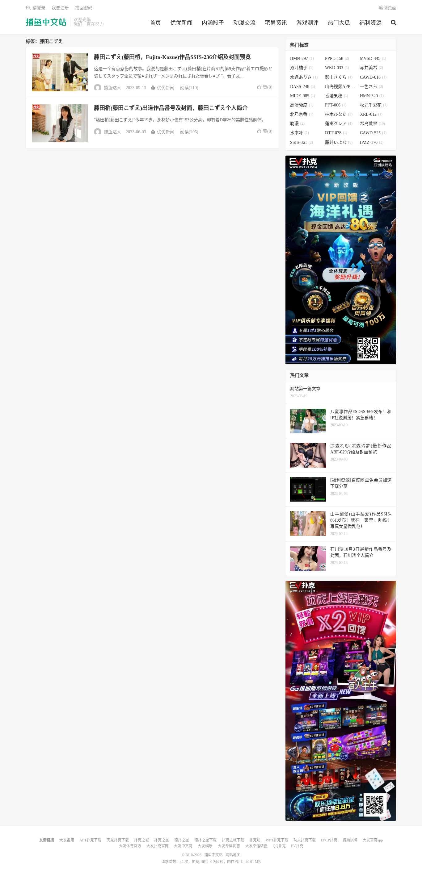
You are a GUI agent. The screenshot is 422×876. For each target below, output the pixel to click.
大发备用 (66, 840)
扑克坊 (254, 840)
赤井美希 (371, 67)
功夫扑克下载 (304, 840)
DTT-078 (336, 133)
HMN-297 (302, 58)
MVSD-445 (373, 58)
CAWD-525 (373, 133)
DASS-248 (302, 86)
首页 (155, 23)
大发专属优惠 (229, 846)
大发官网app (373, 840)
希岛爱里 (372, 123)
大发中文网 (183, 846)
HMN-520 (372, 96)
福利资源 (370, 23)
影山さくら (338, 77)
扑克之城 (141, 840)
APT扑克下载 (90, 840)
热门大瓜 (339, 23)
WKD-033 (337, 67)
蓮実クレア (338, 123)
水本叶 (299, 133)
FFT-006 (335, 105)
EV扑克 (297, 846)
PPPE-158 (337, 58)
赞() (267, 87)
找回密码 (83, 8)
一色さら (371, 86)
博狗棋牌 (350, 840)
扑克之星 (161, 840)
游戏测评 (307, 23)
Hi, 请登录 (35, 8)
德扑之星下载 (205, 840)
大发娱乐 (205, 846)
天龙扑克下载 (118, 840)
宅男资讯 (276, 23)
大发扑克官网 (157, 846)
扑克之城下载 (233, 840)
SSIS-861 (301, 142)
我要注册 (60, 8)
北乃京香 (301, 114)
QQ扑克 (279, 846)
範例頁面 (387, 8)
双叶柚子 (301, 67)
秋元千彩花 (373, 105)
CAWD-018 (373, 77)
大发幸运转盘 (256, 846)
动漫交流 (244, 23)
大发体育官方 (130, 846)
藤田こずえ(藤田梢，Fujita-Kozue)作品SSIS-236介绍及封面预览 (172, 57)
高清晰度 (301, 105)
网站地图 (233, 855)
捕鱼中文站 (46, 22)
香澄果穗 (336, 96)
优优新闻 (181, 23)
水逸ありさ (304, 77)
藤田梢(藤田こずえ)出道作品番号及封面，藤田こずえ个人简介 (171, 108)
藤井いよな (338, 142)
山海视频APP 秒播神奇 (341, 86)
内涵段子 (213, 23)
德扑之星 (181, 840)
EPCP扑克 (329, 840)
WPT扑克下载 (277, 840)
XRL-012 (371, 114)
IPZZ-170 (371, 142)
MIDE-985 (302, 96)
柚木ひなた (338, 114)
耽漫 (297, 123)
